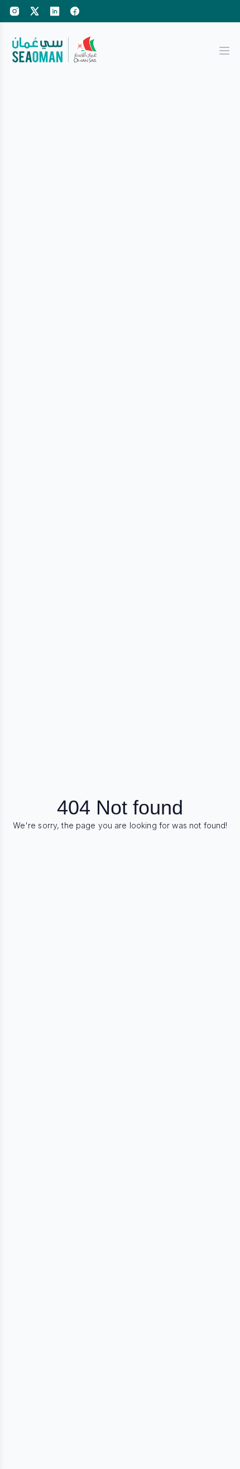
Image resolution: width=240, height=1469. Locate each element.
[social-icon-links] (14, 11)
